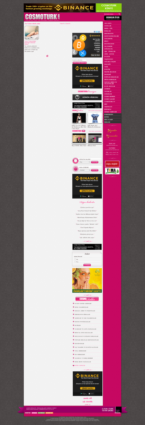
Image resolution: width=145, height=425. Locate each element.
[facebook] (94, 32)
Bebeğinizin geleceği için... (87, 234)
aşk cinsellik (88, 401)
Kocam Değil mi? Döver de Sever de (87, 221)
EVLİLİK (107, 56)
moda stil (87, 398)
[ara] (119, 14)
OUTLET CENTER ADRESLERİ (83, 303)
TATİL (106, 67)
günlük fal (87, 404)
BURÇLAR (107, 31)
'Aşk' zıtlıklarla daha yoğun (87, 237)
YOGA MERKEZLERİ (80, 351)
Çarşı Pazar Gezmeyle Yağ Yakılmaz (87, 211)
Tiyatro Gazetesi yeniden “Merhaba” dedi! (87, 224)
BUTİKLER (78, 325)
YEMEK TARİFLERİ (110, 112)
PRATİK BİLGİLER (110, 72)
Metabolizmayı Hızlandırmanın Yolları (87, 217)
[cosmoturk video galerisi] (79, 131)
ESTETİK (107, 69)
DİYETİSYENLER (79, 343)
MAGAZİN (107, 64)
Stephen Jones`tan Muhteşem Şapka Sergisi (87, 214)
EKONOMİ (107, 74)
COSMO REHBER (109, 96)
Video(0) (62, 23)
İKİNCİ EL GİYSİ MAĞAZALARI (84, 332)
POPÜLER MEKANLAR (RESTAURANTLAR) (87, 340)
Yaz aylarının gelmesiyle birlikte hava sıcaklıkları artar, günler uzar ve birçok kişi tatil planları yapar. (32, 48)
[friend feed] (99, 32)
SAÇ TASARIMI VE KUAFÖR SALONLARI (86, 347)
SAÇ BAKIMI (108, 46)
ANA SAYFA (107, 23)
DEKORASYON (108, 33)
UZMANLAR (108, 94)
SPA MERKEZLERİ (80, 354)
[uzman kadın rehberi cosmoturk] (87, 299)
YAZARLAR (107, 91)
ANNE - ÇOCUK (109, 54)
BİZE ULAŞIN (108, 119)
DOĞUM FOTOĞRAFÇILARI (82, 321)
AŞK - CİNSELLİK (109, 51)
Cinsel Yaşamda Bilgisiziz (87, 227)
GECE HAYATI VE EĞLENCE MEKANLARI (86, 336)
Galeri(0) (68, 23)
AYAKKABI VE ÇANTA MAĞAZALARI (85, 329)
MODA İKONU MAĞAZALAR (83, 361)
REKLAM (107, 122)
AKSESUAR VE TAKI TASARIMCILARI (85, 318)
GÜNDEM (107, 89)
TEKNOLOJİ (108, 106)
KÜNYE (106, 117)
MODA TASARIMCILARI (81, 307)
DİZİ (105, 104)
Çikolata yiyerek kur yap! (87, 207)
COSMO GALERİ (109, 99)
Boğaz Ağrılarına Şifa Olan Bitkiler (87, 231)
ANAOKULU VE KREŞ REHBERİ (84, 358)
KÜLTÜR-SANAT (109, 43)
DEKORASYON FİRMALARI (82, 314)
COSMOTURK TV (109, 101)
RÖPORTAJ (107, 109)
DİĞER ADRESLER (80, 365)
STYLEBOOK (108, 38)
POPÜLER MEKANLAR (111, 77)
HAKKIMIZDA (108, 114)
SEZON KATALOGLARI (111, 36)
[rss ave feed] (101, 32)
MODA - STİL (108, 28)
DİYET (106, 41)
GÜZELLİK (107, 26)
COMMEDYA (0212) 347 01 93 (46, 409)
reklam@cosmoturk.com (112, 145)
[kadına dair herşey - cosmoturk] (42, 20)
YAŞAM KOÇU (108, 59)
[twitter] (97, 32)
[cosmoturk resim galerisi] (79, 110)
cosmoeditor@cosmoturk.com (112, 149)
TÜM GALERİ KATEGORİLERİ (95, 110)
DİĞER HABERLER (110, 79)
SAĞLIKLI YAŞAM (110, 61)
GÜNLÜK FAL (108, 49)
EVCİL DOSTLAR (109, 86)
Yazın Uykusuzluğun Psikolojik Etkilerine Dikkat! (30, 42)
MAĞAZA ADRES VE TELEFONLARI (85, 311)
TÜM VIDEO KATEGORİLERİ (95, 131)
